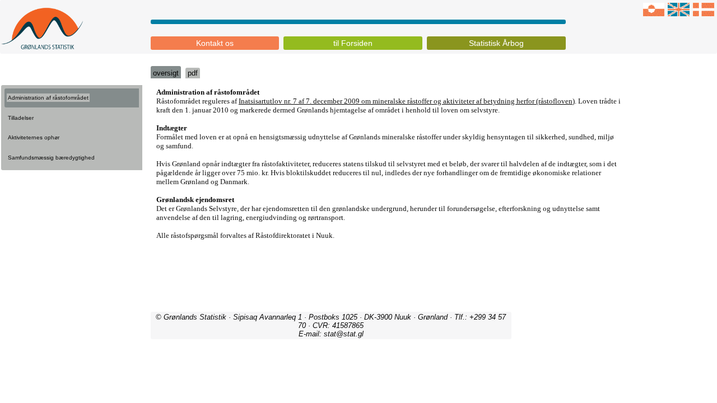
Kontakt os (215, 43)
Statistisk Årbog (496, 43)
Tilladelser (21, 118)
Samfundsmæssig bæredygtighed (51, 157)
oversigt (166, 73)
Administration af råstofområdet (48, 98)
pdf (193, 73)
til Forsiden (353, 43)
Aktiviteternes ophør (33, 137)
